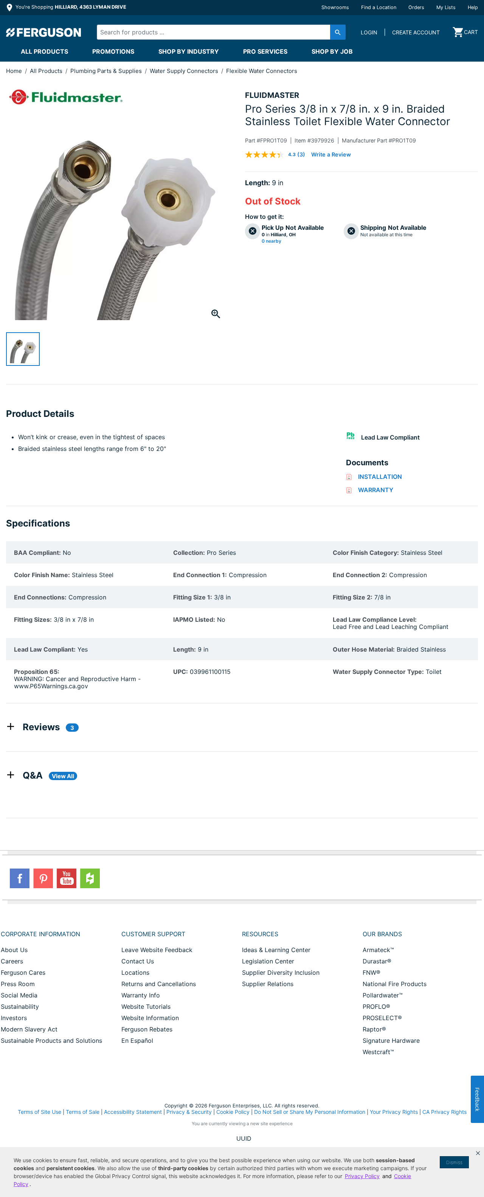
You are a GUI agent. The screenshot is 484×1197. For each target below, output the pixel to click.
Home (14, 70)
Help (473, 7)
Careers (12, 961)
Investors (14, 1018)
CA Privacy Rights (444, 1112)
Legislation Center (268, 961)
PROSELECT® (382, 1018)
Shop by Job (332, 51)
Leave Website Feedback (156, 949)
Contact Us (137, 961)
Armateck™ (378, 950)
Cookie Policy (233, 1112)
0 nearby (271, 241)
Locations (135, 972)
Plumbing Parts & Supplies (106, 70)
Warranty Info (140, 995)
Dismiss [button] (454, 1162)
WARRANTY (375, 490)
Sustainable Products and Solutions (51, 1040)
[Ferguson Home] (44, 32)
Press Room (18, 984)
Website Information (150, 1018)
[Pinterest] (43, 878)
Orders (416, 7)
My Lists (446, 7)
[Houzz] (90, 878)
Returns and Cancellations (158, 984)
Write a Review (331, 154)
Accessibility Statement (133, 1112)
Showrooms (335, 7)
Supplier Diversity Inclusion (281, 972)
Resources (260, 934)
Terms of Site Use (39, 1112)
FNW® (371, 972)
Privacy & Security (189, 1112)
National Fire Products (395, 984)
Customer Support (153, 934)
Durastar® (377, 961)
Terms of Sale (82, 1112)
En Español (137, 1040)
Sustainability (20, 1006)
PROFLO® (376, 1006)
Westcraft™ (378, 1052)
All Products (44, 51)
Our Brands (382, 934)
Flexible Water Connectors (261, 70)
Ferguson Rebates (146, 1029)
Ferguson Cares (23, 972)
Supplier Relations (267, 984)
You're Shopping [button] (70, 7)
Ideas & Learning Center (276, 950)
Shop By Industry (188, 51)
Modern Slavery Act (29, 1029)
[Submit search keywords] (338, 32)
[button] (477, 1153)
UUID (243, 1138)
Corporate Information (40, 934)
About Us (14, 950)
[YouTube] (66, 878)
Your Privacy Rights (394, 1112)
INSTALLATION (380, 476)
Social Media (19, 995)
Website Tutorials (146, 1006)
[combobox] (215, 32)
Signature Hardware (391, 1040)
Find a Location (378, 7)
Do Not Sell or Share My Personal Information (309, 1112)
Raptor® (374, 1029)
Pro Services (265, 51)
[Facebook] (19, 878)
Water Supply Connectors (185, 70)
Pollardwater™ (383, 995)
